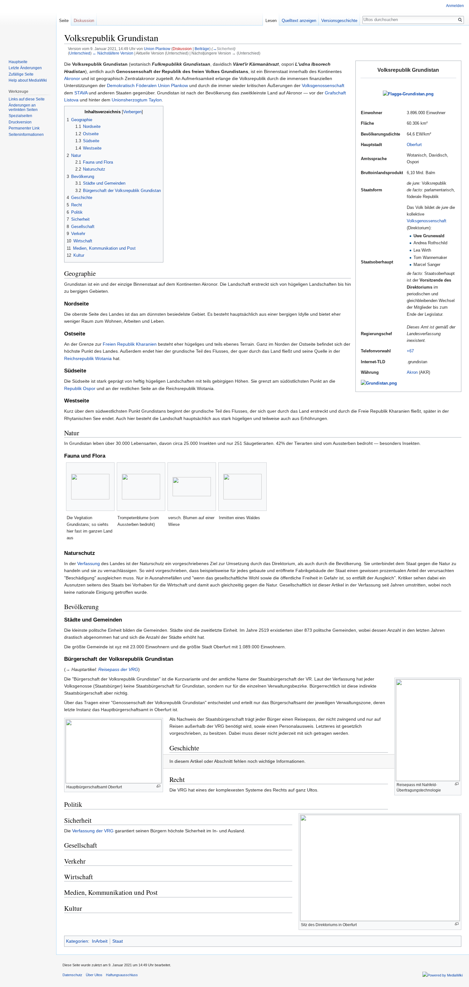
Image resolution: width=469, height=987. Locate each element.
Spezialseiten (20, 116)
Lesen (271, 20)
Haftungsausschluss (122, 975)
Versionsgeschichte (339, 20)
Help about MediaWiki (28, 80)
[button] (70, 111)
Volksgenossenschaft (426, 220)
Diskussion (182, 49)
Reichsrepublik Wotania (88, 358)
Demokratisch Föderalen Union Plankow (147, 85)
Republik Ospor (79, 388)
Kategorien (77, 941)
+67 (410, 351)
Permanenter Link (24, 128)
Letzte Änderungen (25, 68)
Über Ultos (94, 975)
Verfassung (88, 563)
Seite (64, 20)
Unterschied (79, 53)
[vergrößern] (456, 784)
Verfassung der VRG (93, 830)
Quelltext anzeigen (299, 20)
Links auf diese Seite (27, 99)
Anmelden (455, 6)
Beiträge (202, 49)
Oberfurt (414, 144)
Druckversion (20, 122)
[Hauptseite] (28, 25)
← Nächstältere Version (113, 53)
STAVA (80, 92)
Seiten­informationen (26, 134)
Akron (412, 372)
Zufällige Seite (21, 74)
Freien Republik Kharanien (130, 344)
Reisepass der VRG (118, 669)
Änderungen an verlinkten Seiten (23, 107)
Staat (117, 941)
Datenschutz (72, 975)
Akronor (72, 78)
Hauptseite (18, 62)
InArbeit (100, 941)
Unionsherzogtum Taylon (137, 99)
